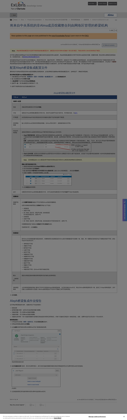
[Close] (124, 417)
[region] (63, 417)
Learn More (57, 418)
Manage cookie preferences (97, 416)
